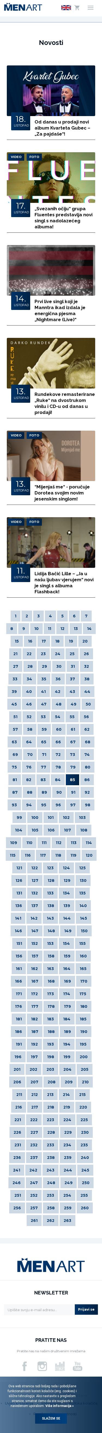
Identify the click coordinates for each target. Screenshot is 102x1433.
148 (51, 930)
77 (43, 767)
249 (68, 1182)
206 (17, 1082)
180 (83, 1006)
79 (73, 767)
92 (87, 792)
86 (87, 779)
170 (83, 981)
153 (50, 943)
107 (67, 830)
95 (43, 804)
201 (17, 1069)
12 (62, 628)
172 (34, 993)
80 (87, 767)
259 (68, 1207)
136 (18, 905)
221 (17, 1119)
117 (43, 855)
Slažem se (51, 1418)
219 (66, 1107)
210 (85, 1082)
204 (67, 1069)
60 (58, 729)
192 (34, 1044)
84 (58, 779)
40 (29, 691)
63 (14, 741)
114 (89, 842)
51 (15, 716)
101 (51, 817)
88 (29, 792)
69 (15, 754)
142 (34, 918)
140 (83, 905)
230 (85, 1132)
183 (50, 1019)
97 (73, 804)
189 (67, 1031)
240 (85, 1157)
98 (87, 804)
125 (82, 867)
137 (34, 905)
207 (34, 1082)
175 (82, 993)
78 (58, 767)
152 (34, 943)
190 (83, 1031)
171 (19, 993)
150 (84, 930)
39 (14, 691)
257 (34, 1207)
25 (72, 653)
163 (50, 968)
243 (50, 1170)
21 (15, 653)
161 (19, 968)
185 (83, 1019)
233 (50, 1145)
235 (84, 1145)
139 (66, 905)
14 (89, 628)
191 (19, 1044)
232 (34, 1145)
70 (30, 754)
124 (66, 867)
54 (57, 716)
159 (67, 956)
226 (17, 1132)
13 (76, 628)
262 (50, 1220)
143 (50, 918)
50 (88, 704)
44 (87, 691)
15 (17, 641)
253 (50, 1195)
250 (85, 1182)
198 (50, 1056)
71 (44, 754)
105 (35, 830)
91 (73, 792)
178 (51, 1006)
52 (29, 716)
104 (18, 830)
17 (44, 641)
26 (86, 653)
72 (58, 754)
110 (29, 842)
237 (34, 1157)
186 (18, 1031)
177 (34, 1006)
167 (34, 981)
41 (43, 691)
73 (72, 754)
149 (68, 930)
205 (84, 1069)
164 (66, 968)
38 (86, 679)
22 (29, 653)
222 (34, 1119)
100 (34, 817)
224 (67, 1119)
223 (50, 1119)
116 (28, 855)
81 (15, 779)
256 (17, 1207)
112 (58, 842)
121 (19, 867)
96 (58, 804)
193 (50, 1044)
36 (58, 679)
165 (83, 968)
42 (57, 691)
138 (50, 905)
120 (89, 855)
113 (73, 842)
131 (19, 893)
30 (58, 666)
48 (58, 704)
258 (51, 1207)
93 (14, 804)
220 (83, 1107)
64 (29, 741)
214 (66, 1094)
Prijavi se (86, 1309)
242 (33, 1170)
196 (17, 1056)
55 (72, 716)
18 (57, 641)
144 (67, 918)
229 (68, 1132)
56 (86, 716)
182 (34, 1019)
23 (43, 653)
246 (17, 1182)
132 (34, 893)
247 (34, 1182)
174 (66, 993)
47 (44, 704)
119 (73, 855)
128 (51, 880)
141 (18, 918)
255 (84, 1195)
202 (33, 1069)
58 (29, 729)
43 (72, 691)
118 (58, 855)
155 (82, 943)
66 (58, 741)
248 (51, 1182)
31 (73, 666)
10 (36, 628)
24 (57, 653)
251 (17, 1195)
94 (29, 804)
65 (43, 741)
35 (43, 679)
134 (66, 893)
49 (73, 704)
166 (18, 981)
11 (49, 628)
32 (86, 666)
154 (66, 943)
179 (67, 1006)
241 (16, 1170)
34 (29, 679)
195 (83, 1044)
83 (43, 779)
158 (51, 956)
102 (66, 817)
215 (82, 1094)
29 (44, 666)
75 (14, 767)
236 (17, 1157)
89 (44, 792)
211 (19, 1094)
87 (15, 792)
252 (34, 1195)
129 (67, 880)
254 (67, 1195)
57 (15, 729)
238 (51, 1157)
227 (34, 1132)
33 (15, 679)
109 (13, 842)
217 (34, 1107)
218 (50, 1107)
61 (73, 729)
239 (68, 1157)
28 (30, 666)
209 (69, 1082)
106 (51, 830)
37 (72, 679)
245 (85, 1170)
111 (44, 842)
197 (34, 1056)
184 (66, 1019)
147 (34, 930)
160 (83, 956)
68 (87, 741)
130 (83, 880)
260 (85, 1207)
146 (18, 930)
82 (28, 779)
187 (34, 1031)
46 (29, 704)
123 (50, 867)
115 (13, 855)
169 (67, 981)
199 (66, 1056)
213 (50, 1094)
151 (19, 943)
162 (34, 968)
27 (15, 666)
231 (17, 1145)
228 (51, 1132)
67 (73, 741)
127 (35, 880)
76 (29, 767)
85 (72, 779)
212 (34, 1094)
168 (51, 981)
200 (84, 1056)
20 (85, 641)
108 (83, 830)
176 (18, 1006)
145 (83, 918)
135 (82, 893)
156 (19, 956)
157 (35, 956)
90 (59, 792)
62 (86, 729)
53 (43, 716)
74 (87, 754)
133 (50, 893)
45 (14, 704)
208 (51, 1082)
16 (30, 641)
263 (67, 1220)
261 (34, 1220)
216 (18, 1107)
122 (34, 867)
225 (84, 1119)
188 (51, 1031)
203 (50, 1069)
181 (19, 1019)
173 (50, 993)
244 (68, 1170)
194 (66, 1044)
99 (19, 817)
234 (67, 1145)
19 (71, 641)
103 (82, 817)
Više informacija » (59, 1406)
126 (19, 880)
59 (44, 729)
